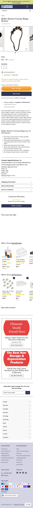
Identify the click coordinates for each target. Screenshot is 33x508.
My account (4, 462)
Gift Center (19, 460)
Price (3, 57)
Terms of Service (6, 451)
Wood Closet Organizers (23, 455)
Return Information (7, 186)
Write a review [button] (16, 206)
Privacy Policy (5, 460)
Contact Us (4, 449)
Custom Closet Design (22, 451)
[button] (6, 263)
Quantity (4, 64)
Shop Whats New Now (16, 375)
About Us (18, 453)
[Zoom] (26, 48)
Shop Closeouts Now (16, 345)
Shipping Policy (5, 455)
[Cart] (27, 6)
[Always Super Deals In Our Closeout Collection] (16, 327)
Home (2, 15)
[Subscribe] (28, 392)
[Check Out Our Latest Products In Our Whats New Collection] (16, 358)
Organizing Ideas (21, 458)
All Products (16, 275)
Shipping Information (8, 182)
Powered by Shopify (18, 504)
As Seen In (19, 462)
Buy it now (16, 94)
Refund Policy (5, 453)
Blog (17, 449)
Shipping (3, 85)
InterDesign (16, 243)
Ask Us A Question (7, 190)
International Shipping (7, 458)
